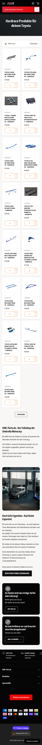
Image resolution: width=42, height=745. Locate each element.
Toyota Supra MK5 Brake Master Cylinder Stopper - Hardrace (11, 347)
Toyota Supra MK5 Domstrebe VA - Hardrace (10, 74)
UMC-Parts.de (17, 740)
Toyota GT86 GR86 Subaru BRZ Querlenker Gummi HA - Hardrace (30, 164)
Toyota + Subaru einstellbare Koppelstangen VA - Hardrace (10, 119)
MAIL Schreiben (13, 639)
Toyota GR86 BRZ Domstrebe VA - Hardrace (10, 303)
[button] (3, 3)
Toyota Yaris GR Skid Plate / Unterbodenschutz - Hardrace (30, 119)
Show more (21, 414)
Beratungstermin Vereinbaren (17, 573)
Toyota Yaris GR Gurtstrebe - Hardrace (10, 208)
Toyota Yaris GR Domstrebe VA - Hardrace (9, 163)
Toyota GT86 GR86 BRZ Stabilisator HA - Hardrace (11, 256)
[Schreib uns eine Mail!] (32, 3)
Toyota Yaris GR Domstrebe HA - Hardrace (9, 392)
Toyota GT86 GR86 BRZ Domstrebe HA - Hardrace (30, 74)
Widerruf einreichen (21, 697)
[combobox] (21, 9)
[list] (21, 655)
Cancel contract (32, 741)
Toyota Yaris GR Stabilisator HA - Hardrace (29, 346)
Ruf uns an (11, 609)
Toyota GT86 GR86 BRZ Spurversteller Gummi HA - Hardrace (30, 210)
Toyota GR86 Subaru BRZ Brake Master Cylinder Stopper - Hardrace (30, 258)
